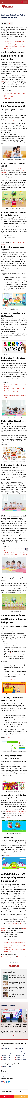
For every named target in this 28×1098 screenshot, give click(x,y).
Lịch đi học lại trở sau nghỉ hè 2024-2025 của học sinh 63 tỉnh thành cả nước (16, 994)
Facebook (3, 957)
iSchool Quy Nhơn (20, 1051)
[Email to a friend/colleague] (12, 966)
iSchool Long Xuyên (21, 1059)
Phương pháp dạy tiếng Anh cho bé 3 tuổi (15, 43)
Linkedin (24, 957)
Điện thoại (7, 1096)
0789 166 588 (4, 1074)
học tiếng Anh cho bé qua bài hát (12, 169)
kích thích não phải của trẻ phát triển (16, 811)
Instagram (10, 957)
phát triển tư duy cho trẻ (12, 653)
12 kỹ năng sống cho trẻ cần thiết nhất (14, 552)
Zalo (15, 957)
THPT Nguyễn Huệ (6, 1066)
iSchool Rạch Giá (6, 1059)
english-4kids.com (10, 778)
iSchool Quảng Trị (6, 1051)
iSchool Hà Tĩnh (20, 1048)
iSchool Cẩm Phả (6, 1048)
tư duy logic (23, 813)
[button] (12, 1035)
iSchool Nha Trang (6, 1053)
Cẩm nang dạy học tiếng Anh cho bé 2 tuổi (15, 41)
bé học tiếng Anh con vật (7, 120)
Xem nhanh (9, 23)
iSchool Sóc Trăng (6, 1057)
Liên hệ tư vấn (22, 1096)
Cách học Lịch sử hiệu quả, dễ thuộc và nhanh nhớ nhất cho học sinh (16, 989)
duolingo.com (9, 737)
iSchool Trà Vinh (20, 1055)
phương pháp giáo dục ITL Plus (16, 923)
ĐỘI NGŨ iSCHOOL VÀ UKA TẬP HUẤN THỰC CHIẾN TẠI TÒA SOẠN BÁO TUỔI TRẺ (11, 1026)
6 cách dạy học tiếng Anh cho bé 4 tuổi (14, 45)
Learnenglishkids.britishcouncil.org (14, 679)
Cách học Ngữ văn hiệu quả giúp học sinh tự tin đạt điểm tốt (17, 983)
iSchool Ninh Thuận (20, 1053)
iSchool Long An (6, 1055)
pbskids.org (8, 855)
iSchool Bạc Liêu (20, 1057)
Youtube (19, 957)
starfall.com (8, 817)
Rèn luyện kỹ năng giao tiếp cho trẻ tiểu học (15, 554)
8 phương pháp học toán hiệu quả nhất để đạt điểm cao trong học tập (17, 977)
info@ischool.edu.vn (6, 1076)
